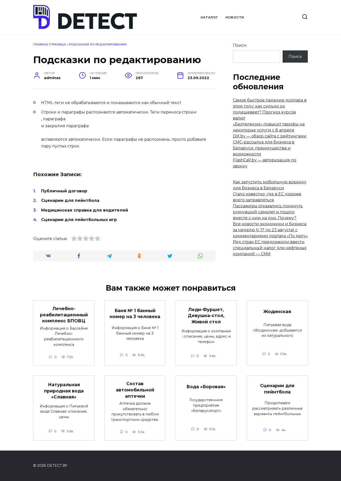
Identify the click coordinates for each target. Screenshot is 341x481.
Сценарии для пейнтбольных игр (79, 219)
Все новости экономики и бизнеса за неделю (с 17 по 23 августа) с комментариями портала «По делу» (270, 230)
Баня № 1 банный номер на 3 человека (135, 313)
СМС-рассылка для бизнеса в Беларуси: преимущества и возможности (263, 148)
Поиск (239, 45)
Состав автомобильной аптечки (135, 389)
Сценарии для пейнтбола (70, 200)
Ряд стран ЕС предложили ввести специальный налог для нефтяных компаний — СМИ (269, 248)
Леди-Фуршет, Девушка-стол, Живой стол (206, 315)
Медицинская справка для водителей (84, 210)
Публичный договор (64, 191)
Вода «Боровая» (206, 386)
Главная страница (49, 44)
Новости (234, 17)
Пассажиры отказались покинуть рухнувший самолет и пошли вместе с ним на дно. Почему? (268, 212)
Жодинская (277, 311)
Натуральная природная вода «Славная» (64, 390)
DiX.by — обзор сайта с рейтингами (270, 136)
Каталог (209, 17)
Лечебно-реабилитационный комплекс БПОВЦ (64, 314)
